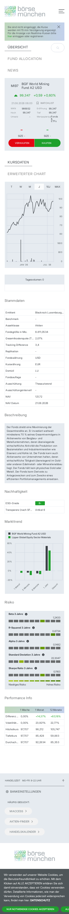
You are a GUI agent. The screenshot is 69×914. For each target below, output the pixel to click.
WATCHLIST (47, 103)
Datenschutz (40, 900)
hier (10, 36)
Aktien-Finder (19, 821)
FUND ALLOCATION (25, 59)
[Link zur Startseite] (18, 11)
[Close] (58, 26)
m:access (16, 811)
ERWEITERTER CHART (27, 174)
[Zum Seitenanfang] (63, 780)
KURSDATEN (18, 162)
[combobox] (57, 47)
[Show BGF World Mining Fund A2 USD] (27, 533)
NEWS (13, 70)
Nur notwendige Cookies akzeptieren (30, 909)
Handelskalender (23, 831)
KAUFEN (47, 143)
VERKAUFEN (22, 143)
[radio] (11, 187)
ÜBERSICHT (18, 47)
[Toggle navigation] (61, 11)
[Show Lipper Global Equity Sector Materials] (29, 537)
